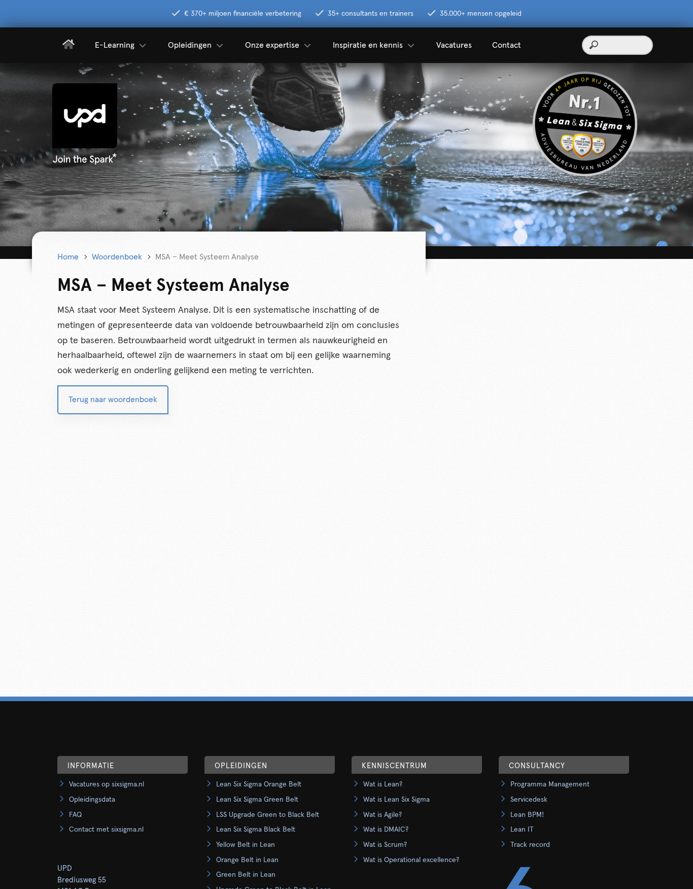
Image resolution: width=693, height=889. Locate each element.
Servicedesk (528, 799)
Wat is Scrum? (385, 844)
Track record (530, 844)
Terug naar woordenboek (112, 400)
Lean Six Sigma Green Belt (257, 799)
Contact (506, 45)
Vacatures (454, 45)
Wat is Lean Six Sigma (396, 799)
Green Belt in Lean (245, 874)
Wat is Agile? (382, 814)
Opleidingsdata (92, 799)
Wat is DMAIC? (385, 829)
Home (68, 257)
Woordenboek (117, 257)
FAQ (75, 814)
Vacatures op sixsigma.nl (106, 784)
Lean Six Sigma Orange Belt (258, 784)
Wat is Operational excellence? (411, 860)
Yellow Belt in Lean (245, 844)
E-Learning (114, 45)
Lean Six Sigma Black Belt (255, 829)
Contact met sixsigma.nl (106, 829)
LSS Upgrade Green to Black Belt (267, 814)
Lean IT (522, 829)
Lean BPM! (527, 814)
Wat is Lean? (382, 784)
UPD (64, 868)
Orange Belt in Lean (247, 860)
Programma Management (550, 784)
